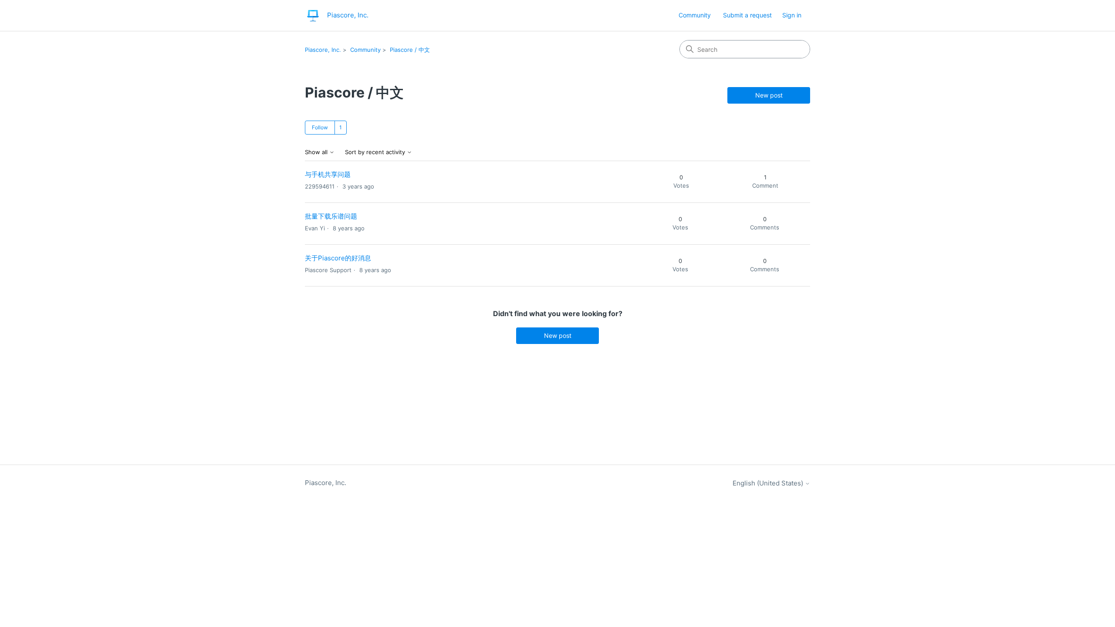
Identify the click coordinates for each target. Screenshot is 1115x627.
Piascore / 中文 (410, 49)
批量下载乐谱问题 (331, 216)
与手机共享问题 (328, 174)
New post (769, 95)
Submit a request (747, 15)
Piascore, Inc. (323, 49)
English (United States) (769, 483)
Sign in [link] (791, 15)
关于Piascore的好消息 (338, 258)
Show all (317, 152)
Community (695, 15)
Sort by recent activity (376, 152)
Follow (320, 127)
